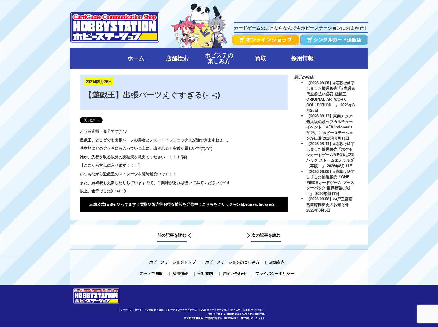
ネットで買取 (151, 273)
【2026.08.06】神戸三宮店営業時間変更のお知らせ (329, 201)
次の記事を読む (266, 235)
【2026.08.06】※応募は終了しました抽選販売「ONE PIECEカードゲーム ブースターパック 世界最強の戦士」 (330, 182)
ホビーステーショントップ (172, 262)
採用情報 (180, 273)
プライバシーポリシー (274, 273)
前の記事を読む (172, 235)
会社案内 (205, 273)
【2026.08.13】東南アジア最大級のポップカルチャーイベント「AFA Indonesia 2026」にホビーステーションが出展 (329, 127)
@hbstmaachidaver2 (255, 204)
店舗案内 (277, 262)
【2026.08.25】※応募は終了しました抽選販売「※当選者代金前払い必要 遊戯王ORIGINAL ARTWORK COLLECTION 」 (330, 94)
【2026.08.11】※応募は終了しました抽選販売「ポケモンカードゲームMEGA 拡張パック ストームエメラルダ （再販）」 (330, 154)
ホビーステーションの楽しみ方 (232, 262)
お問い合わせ (234, 273)
